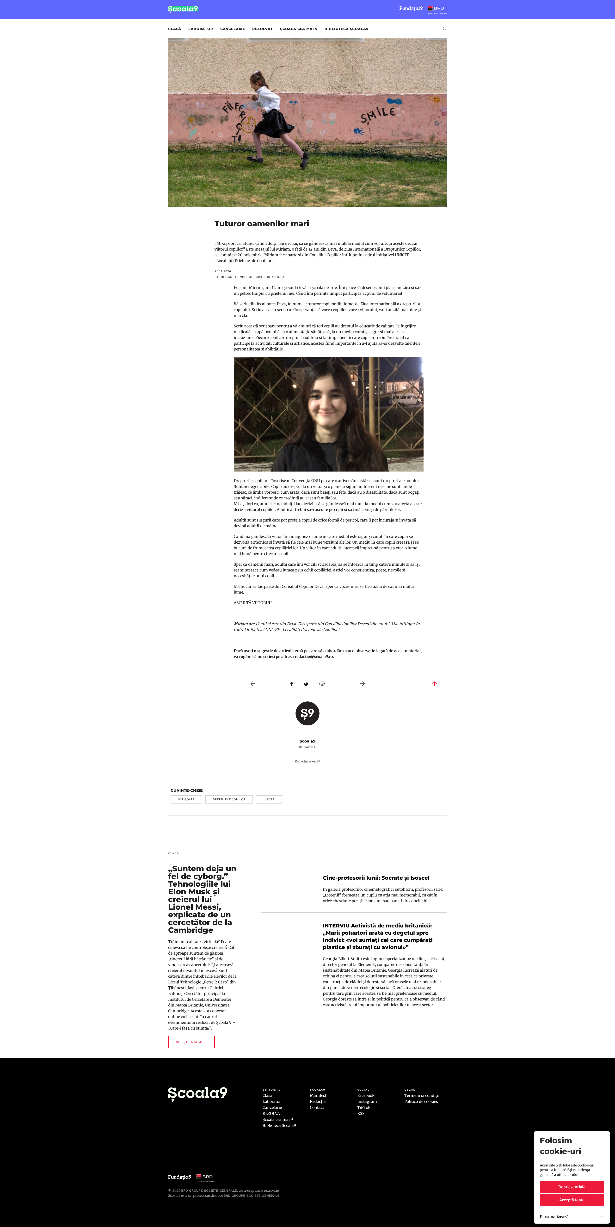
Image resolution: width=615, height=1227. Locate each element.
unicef (269, 799)
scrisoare (186, 799)
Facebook (366, 1095)
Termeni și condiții (421, 1095)
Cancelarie (232, 29)
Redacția (318, 1101)
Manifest (318, 1095)
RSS (361, 1113)
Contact (317, 1107)
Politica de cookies (421, 1101)
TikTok (363, 1107)
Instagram (367, 1101)
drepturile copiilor (229, 799)
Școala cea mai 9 (298, 29)
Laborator (200, 29)
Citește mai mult (191, 1042)
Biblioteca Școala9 (346, 29)
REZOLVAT (262, 29)
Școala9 (307, 741)
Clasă (174, 29)
